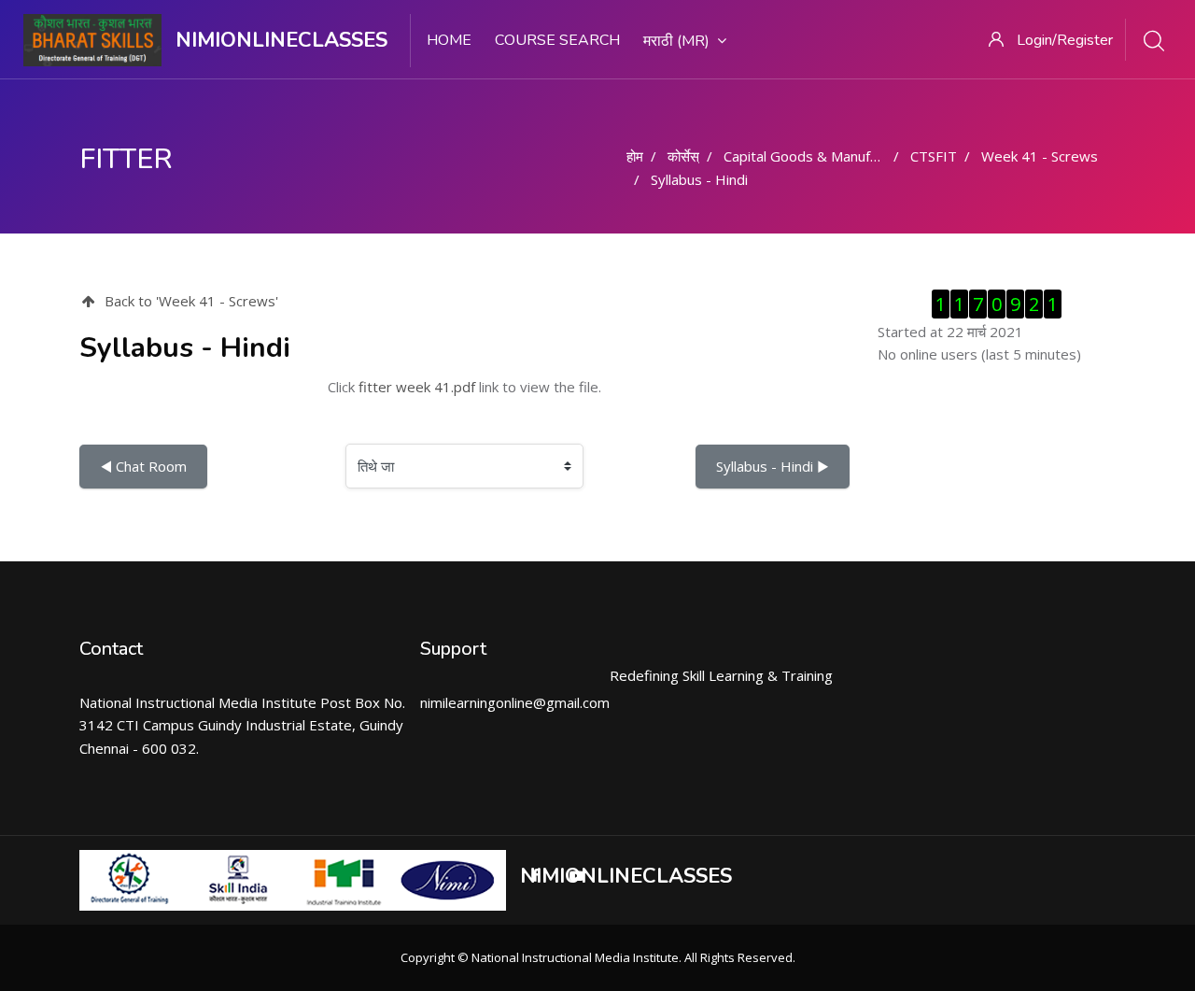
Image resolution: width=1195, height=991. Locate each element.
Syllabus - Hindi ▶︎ (772, 466)
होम (634, 156)
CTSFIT (933, 156)
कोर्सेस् (683, 156)
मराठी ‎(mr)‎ (676, 41)
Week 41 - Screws (1039, 156)
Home (449, 40)
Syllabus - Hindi (699, 179)
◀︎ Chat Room (143, 466)
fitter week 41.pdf (416, 386)
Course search (557, 40)
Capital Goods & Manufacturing (822, 156)
